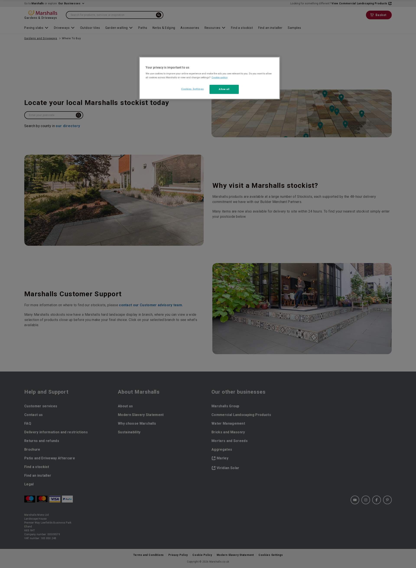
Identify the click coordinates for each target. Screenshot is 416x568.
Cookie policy (219, 77)
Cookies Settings (192, 88)
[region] (209, 78)
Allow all (224, 89)
